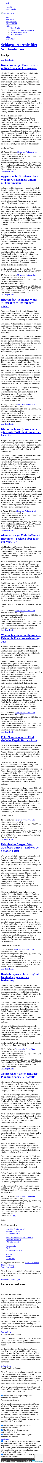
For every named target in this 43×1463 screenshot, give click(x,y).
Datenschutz (10, 1259)
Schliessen (5, 1439)
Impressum (10, 1256)
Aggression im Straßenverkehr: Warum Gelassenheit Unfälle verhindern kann (20, 179)
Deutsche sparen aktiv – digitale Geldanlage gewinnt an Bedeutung (20, 977)
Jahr (2, 1225)
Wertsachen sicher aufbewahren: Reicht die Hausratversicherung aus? (21, 638)
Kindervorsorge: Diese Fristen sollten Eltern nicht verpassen (19, 66)
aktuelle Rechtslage (13, 1233)
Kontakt (9, 7)
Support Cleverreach (13, 1240)
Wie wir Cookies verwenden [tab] (11, 1294)
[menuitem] (24, 7)
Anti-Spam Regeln (13, 1231)
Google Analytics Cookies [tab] (11, 1368)
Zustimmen (5, 1279)
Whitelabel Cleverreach (14, 1250)
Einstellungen (14, 1279)
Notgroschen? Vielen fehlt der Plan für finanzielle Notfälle (19, 1075)
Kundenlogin (11, 9)
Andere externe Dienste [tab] (10, 1400)
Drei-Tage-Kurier (7, 60)
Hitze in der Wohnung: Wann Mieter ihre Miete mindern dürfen (19, 303)
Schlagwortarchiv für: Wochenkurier (19, 46)
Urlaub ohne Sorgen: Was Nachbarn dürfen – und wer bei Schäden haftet (20, 847)
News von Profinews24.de (27, 152)
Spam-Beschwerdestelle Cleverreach (19, 1238)
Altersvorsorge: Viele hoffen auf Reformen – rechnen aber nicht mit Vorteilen (20, 538)
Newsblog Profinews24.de (16, 1229)
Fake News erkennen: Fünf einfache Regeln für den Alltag (19, 739)
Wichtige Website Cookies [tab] (11, 1334)
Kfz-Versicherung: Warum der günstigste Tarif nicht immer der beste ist (21, 432)
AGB (8, 1248)
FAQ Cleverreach (12, 1242)
